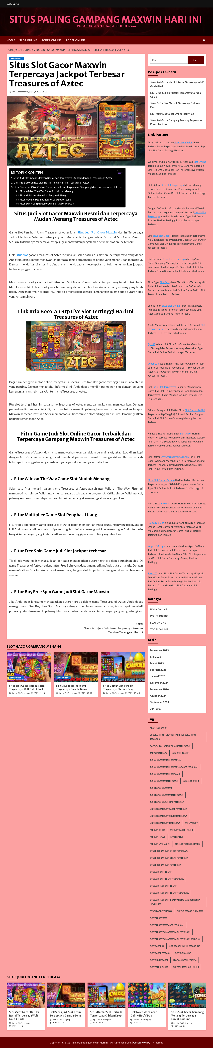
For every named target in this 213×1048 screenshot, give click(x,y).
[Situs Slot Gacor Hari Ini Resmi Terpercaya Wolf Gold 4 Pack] (29, 667)
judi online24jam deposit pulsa (165, 760)
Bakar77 (152, 573)
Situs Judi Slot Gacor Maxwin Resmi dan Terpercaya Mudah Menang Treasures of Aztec (62, 177)
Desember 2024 (159, 682)
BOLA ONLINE (158, 609)
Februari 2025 (158, 669)
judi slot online (191, 781)
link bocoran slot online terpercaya (168, 816)
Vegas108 (153, 363)
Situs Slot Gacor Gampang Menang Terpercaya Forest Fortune (176, 122)
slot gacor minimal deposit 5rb (184, 946)
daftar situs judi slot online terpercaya (170, 746)
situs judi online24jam (161, 872)
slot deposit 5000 (158, 918)
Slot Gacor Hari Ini (195, 410)
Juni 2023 (156, 708)
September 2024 (159, 702)
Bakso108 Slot (156, 522)
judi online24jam (180, 753)
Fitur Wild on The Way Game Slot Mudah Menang (47, 191)
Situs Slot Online (183, 142)
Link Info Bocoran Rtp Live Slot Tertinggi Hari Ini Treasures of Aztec (51, 182)
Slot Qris (165, 282)
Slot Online (200, 161)
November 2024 (159, 689)
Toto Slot (165, 503)
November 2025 (159, 650)
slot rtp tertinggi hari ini (186, 967)
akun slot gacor (158, 728)
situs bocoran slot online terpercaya (169, 858)
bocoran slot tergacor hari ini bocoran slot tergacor (173, 737)
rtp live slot (191, 823)
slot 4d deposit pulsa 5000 (190, 911)
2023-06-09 (42, 91)
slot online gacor (159, 960)
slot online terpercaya (185, 960)
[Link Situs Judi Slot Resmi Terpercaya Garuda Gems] (76, 667)
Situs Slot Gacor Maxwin (161, 480)
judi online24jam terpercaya (164, 781)
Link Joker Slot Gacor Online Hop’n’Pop (172, 113)
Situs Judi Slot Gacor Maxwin (97, 232)
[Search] (204, 40)
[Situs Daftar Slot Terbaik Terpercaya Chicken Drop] (123, 667)
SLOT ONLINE (28, 40)
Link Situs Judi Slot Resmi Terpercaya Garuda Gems (71, 687)
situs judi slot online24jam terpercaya (169, 893)
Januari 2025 (157, 676)
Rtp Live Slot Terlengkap (22, 91)
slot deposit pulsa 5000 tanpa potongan (170, 932)
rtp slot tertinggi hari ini (187, 844)
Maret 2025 (157, 663)
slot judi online (183, 953)
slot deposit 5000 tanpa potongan (167, 925)
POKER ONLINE (51, 40)
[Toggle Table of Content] (118, 173)
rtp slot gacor (157, 830)
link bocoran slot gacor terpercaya (168, 809)
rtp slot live (176, 837)
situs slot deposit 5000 (161, 911)
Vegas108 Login (156, 546)
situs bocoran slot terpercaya (165, 865)
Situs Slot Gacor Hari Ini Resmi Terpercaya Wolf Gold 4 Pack (27, 687)
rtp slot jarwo (158, 837)
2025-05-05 (134, 693)
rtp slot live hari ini (160, 844)
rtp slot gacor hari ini (181, 830)
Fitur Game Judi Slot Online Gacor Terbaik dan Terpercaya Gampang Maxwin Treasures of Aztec (67, 187)
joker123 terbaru (158, 753)
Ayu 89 (151, 344)
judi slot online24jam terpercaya (166, 795)
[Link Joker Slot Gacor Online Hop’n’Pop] (147, 995)
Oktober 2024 (158, 695)
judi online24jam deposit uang (165, 774)
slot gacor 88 (157, 946)
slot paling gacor (159, 967)
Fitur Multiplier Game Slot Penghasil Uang (43, 195)
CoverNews (140, 1042)
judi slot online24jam (161, 788)
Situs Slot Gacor (161, 235)
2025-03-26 (179, 1026)
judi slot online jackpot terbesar (167, 802)
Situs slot (21, 255)
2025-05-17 (86, 693)
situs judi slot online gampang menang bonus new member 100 (175, 902)
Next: (113, 628)
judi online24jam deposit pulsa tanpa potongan (174, 767)
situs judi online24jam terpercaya (167, 879)
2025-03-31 (138, 1023)
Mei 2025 (155, 656)
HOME (11, 40)
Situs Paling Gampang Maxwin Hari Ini (105, 19)
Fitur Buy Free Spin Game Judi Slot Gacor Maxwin (47, 203)
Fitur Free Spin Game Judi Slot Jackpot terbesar (46, 199)
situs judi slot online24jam (163, 886)
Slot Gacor (186, 433)
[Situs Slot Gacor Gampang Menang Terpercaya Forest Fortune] (187, 995)
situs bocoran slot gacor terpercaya (169, 851)
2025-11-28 (39, 693)
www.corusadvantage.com (175, 456)
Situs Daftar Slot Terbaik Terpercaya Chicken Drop (118, 687)
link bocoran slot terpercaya (165, 823)
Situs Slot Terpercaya (172, 185)
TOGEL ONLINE (76, 40)
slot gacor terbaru (160, 953)
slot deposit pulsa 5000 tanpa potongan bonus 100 (175, 939)
